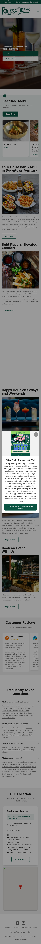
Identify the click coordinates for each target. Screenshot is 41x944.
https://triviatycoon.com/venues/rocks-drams (20, 507)
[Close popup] (36, 434)
